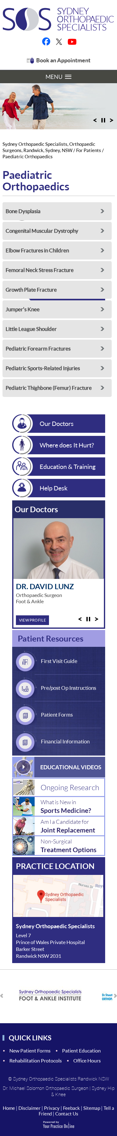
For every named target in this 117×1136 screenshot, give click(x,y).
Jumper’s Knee (23, 309)
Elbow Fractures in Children (37, 250)
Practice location (55, 866)
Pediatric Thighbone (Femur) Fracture (49, 387)
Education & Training (67, 466)
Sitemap (91, 1108)
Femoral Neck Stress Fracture (40, 270)
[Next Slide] (111, 122)
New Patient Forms (30, 1050)
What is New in (66, 806)
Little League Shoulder (31, 329)
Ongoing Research (70, 787)
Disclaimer (29, 1108)
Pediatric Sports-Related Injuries (43, 368)
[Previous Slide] (95, 122)
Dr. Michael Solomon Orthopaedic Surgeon (45, 1088)
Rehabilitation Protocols (35, 1060)
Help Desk (53, 488)
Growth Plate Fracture (31, 289)
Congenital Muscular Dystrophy (42, 230)
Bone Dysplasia (23, 211)
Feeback (71, 1108)
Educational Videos (70, 767)
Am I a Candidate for (68, 826)
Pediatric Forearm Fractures (38, 348)
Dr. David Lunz (45, 586)
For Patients (88, 150)
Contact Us (66, 1113)
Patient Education (81, 1050)
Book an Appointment (63, 60)
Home (9, 1108)
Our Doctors (57, 423)
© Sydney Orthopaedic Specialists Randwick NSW (58, 1079)
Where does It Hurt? (67, 445)
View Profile (32, 620)
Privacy (52, 1108)
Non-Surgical (68, 845)
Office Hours (87, 1060)
